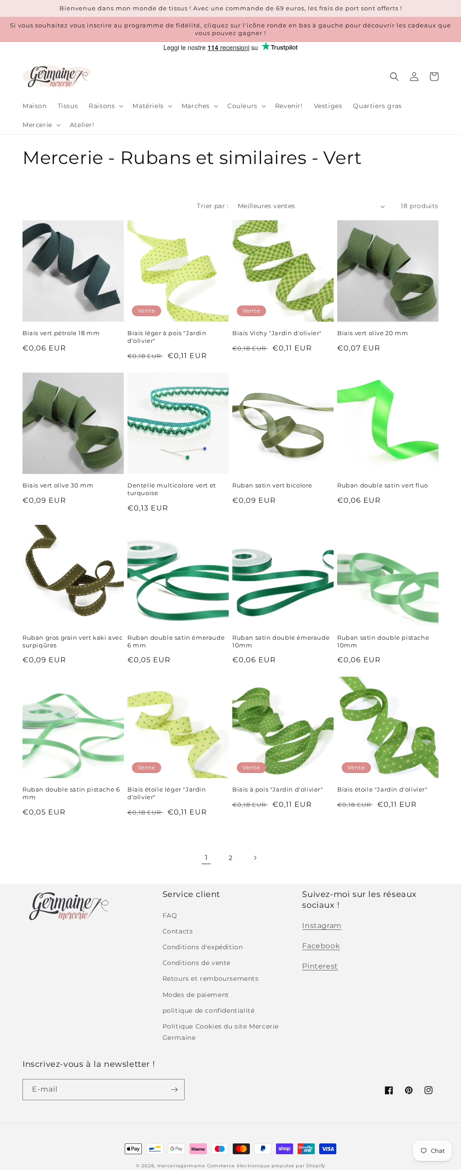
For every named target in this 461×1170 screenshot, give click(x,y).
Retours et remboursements (211, 978)
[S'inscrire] (174, 1089)
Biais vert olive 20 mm (372, 333)
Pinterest (320, 966)
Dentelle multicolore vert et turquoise (171, 489)
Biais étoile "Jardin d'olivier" (382, 789)
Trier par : (212, 206)
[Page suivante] (255, 858)
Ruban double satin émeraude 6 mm (176, 641)
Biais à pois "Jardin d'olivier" (277, 789)
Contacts (178, 931)
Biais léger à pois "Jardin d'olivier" (167, 336)
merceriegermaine (181, 1166)
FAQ (170, 915)
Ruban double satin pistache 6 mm (71, 793)
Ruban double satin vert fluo (382, 485)
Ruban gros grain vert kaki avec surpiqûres (73, 641)
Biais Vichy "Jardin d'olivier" (277, 333)
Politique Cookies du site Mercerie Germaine (221, 1032)
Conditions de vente (196, 963)
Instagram (321, 925)
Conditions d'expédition (203, 947)
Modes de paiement (196, 995)
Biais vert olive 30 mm (58, 485)
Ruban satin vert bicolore (272, 485)
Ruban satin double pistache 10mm (383, 641)
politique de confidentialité (209, 1010)
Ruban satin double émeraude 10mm (281, 641)
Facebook (321, 946)
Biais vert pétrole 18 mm (61, 333)
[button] (105, 105)
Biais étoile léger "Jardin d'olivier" (166, 793)
